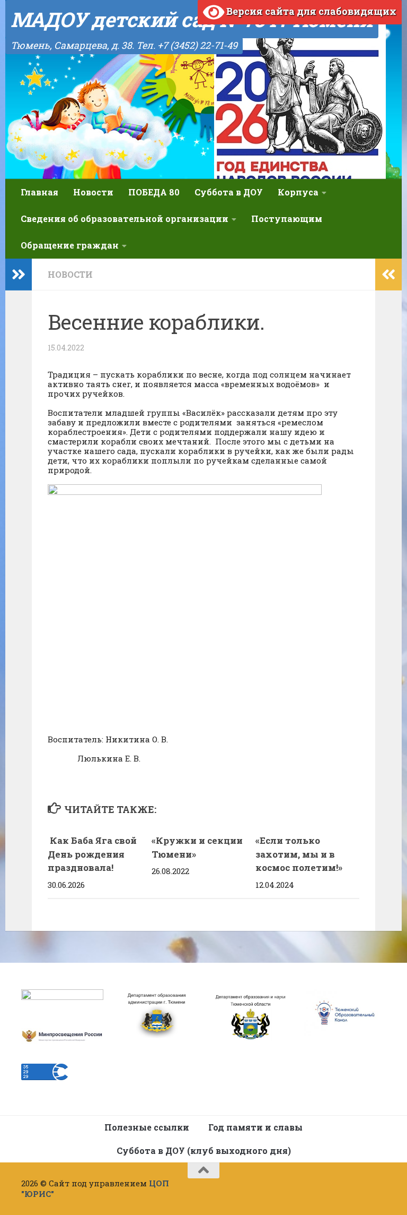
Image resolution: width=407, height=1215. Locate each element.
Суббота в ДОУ (228, 192)
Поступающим (286, 218)
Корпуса (298, 192)
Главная (39, 192)
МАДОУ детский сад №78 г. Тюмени (192, 19)
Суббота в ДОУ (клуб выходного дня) (204, 1150)
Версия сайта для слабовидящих (310, 11)
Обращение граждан (70, 245)
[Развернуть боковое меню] (18, 274)
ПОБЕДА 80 (154, 192)
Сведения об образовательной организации (124, 218)
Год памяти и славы (255, 1127)
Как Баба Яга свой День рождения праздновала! (92, 854)
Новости (93, 192)
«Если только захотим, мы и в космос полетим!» (299, 854)
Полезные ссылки (146, 1127)
